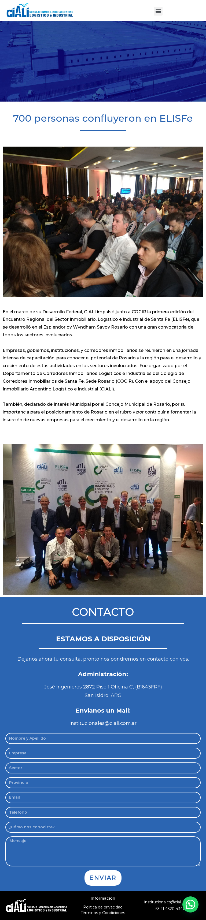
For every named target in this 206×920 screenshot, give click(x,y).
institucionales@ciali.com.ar (103, 723)
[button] (158, 11)
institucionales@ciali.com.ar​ (169, 902)
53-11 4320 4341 (170, 908)
